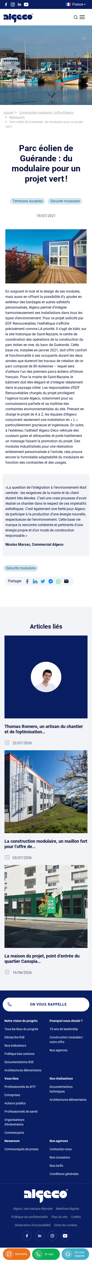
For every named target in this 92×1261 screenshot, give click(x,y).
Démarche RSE (14, 1037)
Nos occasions (60, 1157)
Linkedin (19, 4)
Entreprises (12, 1095)
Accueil (8, 112)
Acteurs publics (15, 1103)
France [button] (77, 4)
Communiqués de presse (21, 1149)
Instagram (12, 4)
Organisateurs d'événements (14, 1122)
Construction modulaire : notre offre (67, 1039)
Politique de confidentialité (29, 1217)
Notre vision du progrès (21, 1021)
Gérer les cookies (65, 1225)
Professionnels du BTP (20, 1087)
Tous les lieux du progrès (21, 1029)
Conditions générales (64, 1174)
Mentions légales (67, 1208)
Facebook (6, 4)
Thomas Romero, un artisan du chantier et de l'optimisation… (43, 729)
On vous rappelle (48, 1004)
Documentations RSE (19, 1062)
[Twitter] (43, 581)
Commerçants (14, 1132)
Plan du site (59, 1217)
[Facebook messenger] (50, 581)
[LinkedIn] (35, 581)
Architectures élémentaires (22, 1070)
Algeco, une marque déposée (32, 1208)
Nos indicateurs (15, 1045)
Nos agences (58, 1050)
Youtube (26, 4)
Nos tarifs (56, 1165)
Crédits (76, 1217)
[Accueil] (46, 1195)
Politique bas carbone (19, 1054)
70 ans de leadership (64, 1029)
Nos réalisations (61, 1078)
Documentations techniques (61, 1089)
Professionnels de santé (21, 1111)
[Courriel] (66, 581)
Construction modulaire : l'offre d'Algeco (46, 112)
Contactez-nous (61, 1149)
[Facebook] (27, 581)
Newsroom (17, 117)
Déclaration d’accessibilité (32, 1225)
